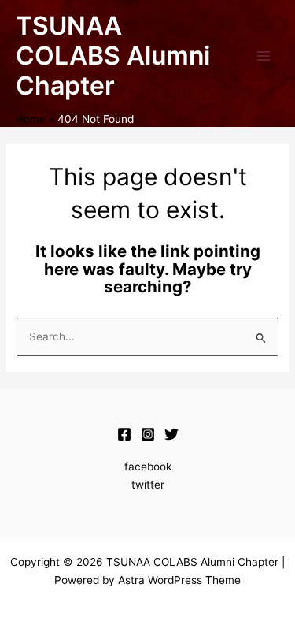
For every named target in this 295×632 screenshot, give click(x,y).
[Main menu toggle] (264, 56)
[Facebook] (124, 434)
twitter (147, 484)
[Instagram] (148, 434)
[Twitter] (171, 434)
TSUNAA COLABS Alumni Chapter (113, 56)
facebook (147, 466)
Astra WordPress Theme (179, 580)
